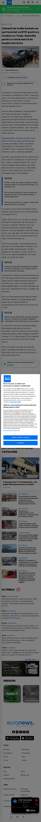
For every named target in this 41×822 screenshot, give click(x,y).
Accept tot (20, 443)
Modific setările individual (20, 437)
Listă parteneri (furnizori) (11, 430)
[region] (20, 411)
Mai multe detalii (15, 402)
